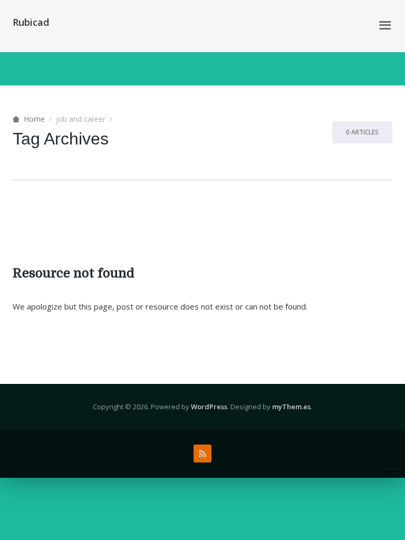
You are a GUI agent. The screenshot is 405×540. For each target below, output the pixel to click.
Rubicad (31, 22)
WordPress (209, 406)
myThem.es (291, 406)
